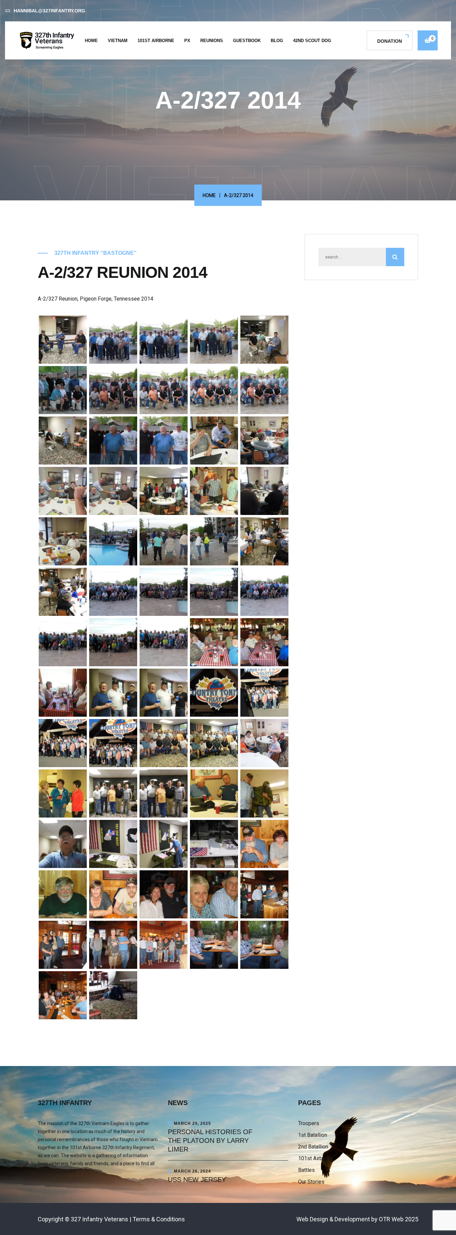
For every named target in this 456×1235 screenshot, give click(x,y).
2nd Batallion (313, 1146)
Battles (306, 1170)
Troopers (308, 1123)
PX (187, 40)
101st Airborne (156, 40)
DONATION (389, 41)
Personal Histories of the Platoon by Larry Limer (210, 1140)
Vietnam (118, 40)
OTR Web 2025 (398, 1219)
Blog (277, 40)
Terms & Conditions (159, 1219)
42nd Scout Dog (312, 40)
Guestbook (247, 40)
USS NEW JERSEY (197, 1179)
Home (91, 40)
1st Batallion (312, 1135)
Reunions (211, 40)
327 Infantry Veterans (99, 1219)
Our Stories (311, 1182)
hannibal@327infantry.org (49, 10)
